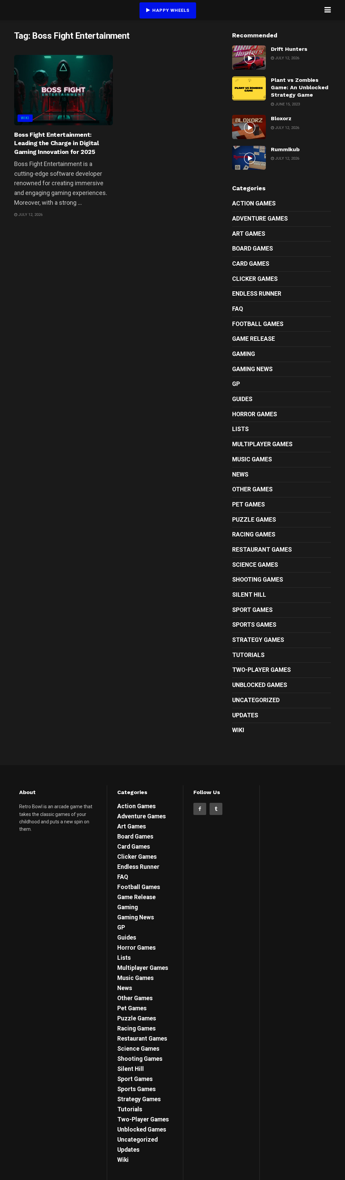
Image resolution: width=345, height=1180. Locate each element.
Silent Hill (249, 594)
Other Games (252, 489)
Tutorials (248, 655)
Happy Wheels (170, 10)
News (240, 474)
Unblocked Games (259, 685)
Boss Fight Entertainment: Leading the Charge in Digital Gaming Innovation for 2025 (56, 143)
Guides (242, 399)
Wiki (25, 118)
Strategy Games (258, 639)
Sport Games (252, 610)
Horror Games (254, 414)
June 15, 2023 (287, 104)
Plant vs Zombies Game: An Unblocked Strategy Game (299, 87)
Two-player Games (261, 669)
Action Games (254, 203)
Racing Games (253, 534)
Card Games (250, 263)
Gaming (243, 354)
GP (236, 384)
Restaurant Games (262, 549)
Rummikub (285, 149)
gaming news (252, 369)
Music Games (252, 459)
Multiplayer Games (262, 444)
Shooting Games (257, 579)
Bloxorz (281, 118)
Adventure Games (260, 218)
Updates (245, 715)
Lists (240, 429)
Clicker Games (255, 278)
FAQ (237, 308)
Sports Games (254, 624)
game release (253, 338)
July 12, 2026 (29, 214)
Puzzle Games (254, 519)
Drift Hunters (289, 49)
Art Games (248, 233)
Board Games (252, 248)
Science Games (255, 564)
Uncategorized (256, 700)
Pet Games (248, 504)
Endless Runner (256, 293)
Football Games (257, 324)
